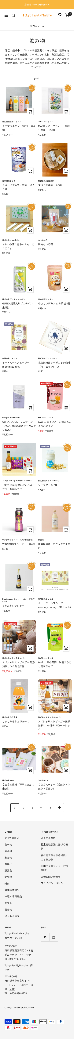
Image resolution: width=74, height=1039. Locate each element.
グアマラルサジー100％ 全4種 (18, 128)
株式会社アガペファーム (48, 480)
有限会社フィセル (9, 358)
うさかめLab (43, 780)
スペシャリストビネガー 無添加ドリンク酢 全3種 (18, 664)
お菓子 (8, 864)
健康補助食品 (12, 890)
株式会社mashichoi (11, 240)
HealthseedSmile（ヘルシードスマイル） (18, 600)
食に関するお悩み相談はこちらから (54, 857)
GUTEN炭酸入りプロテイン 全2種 (18, 305)
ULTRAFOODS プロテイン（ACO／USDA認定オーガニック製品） (19, 425)
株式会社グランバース (47, 358)
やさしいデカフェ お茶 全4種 (54, 303)
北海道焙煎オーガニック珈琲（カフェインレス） (54, 364)
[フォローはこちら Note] (45, 937)
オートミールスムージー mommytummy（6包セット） (55, 605)
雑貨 (7, 883)
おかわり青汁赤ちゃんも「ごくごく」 (18, 246)
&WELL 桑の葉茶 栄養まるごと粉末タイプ (54, 664)
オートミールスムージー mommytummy (15, 364)
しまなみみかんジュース (15, 721)
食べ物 (8, 844)
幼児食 (8, 877)
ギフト (8, 903)
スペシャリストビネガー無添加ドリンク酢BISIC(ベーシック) (54, 725)
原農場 (41, 540)
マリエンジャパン (45, 121)
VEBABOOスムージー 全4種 (18, 544)
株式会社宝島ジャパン (11, 121)
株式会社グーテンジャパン (13, 299)
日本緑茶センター (9, 181)
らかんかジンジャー (13, 605)
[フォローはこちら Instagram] (53, 937)
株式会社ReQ (8, 780)
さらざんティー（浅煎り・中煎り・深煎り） (54, 786)
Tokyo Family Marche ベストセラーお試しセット (18, 487)
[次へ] (59, 807)
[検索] (13, 15)
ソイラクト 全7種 (47, 485)
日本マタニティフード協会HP (54, 868)
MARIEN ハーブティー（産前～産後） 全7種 (54, 128)
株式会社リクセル (45, 417)
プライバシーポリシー (53, 883)
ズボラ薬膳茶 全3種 (50, 185)
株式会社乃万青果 (9, 717)
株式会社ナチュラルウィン (13, 658)
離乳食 (8, 870)
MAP (28, 954)
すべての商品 (12, 838)
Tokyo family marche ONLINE (17, 480)
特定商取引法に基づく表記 (54, 846)
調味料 (8, 851)
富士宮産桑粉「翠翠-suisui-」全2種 (19, 786)
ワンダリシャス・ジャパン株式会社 (17, 540)
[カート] (67, 15)
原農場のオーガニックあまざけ (54, 546)
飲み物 (8, 857)
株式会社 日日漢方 (46, 181)
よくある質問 (12, 916)
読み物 (8, 909)
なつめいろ (43, 240)
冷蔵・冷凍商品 (13, 896)
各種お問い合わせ (51, 876)
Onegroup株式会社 (11, 417)
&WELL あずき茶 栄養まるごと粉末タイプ (54, 423)
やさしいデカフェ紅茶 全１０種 (18, 187)
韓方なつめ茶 (45, 244)
